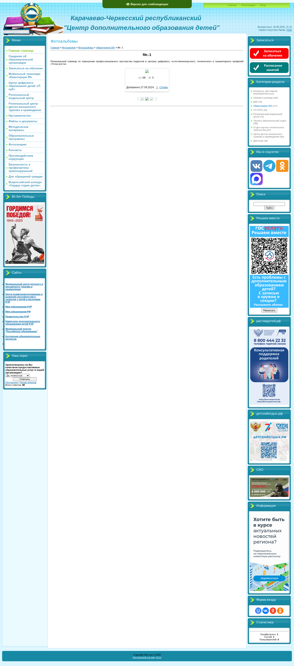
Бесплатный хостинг (144, 657)
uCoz (158, 657)
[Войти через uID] (258, 610)
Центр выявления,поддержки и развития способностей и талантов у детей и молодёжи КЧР (24, 298)
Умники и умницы (263, 97)
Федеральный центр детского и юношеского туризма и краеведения (24, 287)
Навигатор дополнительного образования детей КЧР (22, 322)
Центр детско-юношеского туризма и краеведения (267, 135)
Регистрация (248, 5)
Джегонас (258, 140)
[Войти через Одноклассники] (280, 610)
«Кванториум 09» (105, 47)
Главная (232, 5)
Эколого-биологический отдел (269, 120)
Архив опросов (28, 382)
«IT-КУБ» (258, 110)
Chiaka (163, 87)
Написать (269, 310)
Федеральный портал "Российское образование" (21, 330)
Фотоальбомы (85, 47)
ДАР (255, 101)
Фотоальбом (69, 47)
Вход (263, 5)
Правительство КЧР (17, 316)
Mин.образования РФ (18, 311)
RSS (289, 30)
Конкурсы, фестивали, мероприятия (265, 92)
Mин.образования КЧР (18, 306)
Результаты (11, 382)
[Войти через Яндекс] (273, 610)
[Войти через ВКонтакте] (265, 610)
